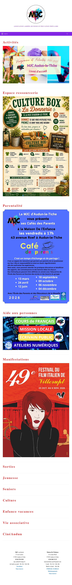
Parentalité (13, 205)
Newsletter (19, 566)
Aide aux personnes (20, 312)
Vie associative (16, 522)
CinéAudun (12, 534)
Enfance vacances (18, 511)
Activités (11, 42)
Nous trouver (19, 569)
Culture (9, 500)
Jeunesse (10, 477)
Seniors (9, 488)
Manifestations (16, 359)
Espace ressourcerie (20, 92)
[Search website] (67, 34)
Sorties (9, 466)
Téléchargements (52, 571)
